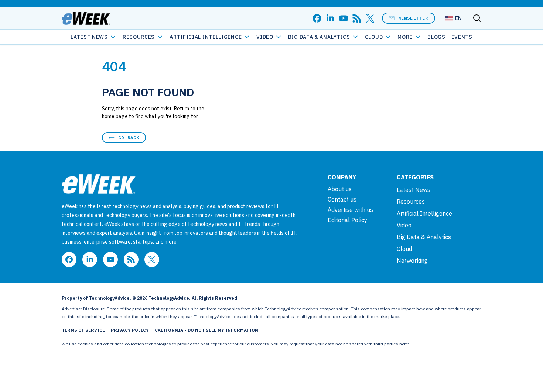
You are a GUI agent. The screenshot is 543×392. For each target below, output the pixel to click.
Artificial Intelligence (206, 37)
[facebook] (317, 18)
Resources (411, 201)
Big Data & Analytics (319, 37)
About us (340, 189)
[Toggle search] (476, 18)
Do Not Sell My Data (430, 344)
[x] (370, 18)
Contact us (342, 199)
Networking (412, 260)
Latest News (89, 37)
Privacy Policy (130, 330)
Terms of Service (83, 330)
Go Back (128, 137)
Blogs (436, 37)
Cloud (374, 37)
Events (461, 37)
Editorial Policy (347, 220)
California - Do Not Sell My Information (206, 330)
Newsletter (413, 18)
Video (264, 37)
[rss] (356, 18)
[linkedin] (330, 18)
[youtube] (343, 18)
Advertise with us (350, 210)
